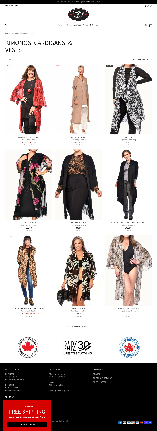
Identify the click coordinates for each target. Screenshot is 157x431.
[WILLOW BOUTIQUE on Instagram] (148, 6)
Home (7, 33)
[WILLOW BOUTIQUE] (78, 14)
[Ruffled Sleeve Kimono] (28, 99)
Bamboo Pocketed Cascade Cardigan (128, 223)
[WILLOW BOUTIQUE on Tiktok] (151, 6)
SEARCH (97, 374)
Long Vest (128, 137)
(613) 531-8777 (17, 390)
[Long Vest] (128, 99)
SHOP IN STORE (99, 382)
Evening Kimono (78, 223)
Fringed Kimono (29, 223)
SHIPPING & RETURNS (102, 378)
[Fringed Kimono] (28, 185)
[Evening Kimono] (78, 185)
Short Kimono (78, 308)
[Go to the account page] (146, 25)
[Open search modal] (6, 25)
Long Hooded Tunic (78, 137)
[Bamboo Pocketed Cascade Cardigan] (128, 185)
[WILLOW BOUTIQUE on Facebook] (145, 6)
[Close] (48, 403)
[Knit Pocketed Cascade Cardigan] (28, 270)
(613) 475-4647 (17, 379)
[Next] (106, 2)
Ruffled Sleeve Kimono (28, 137)
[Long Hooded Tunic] (78, 99)
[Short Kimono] (78, 270)
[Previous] (50, 2)
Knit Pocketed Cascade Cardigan (29, 308)
